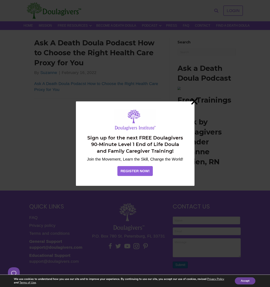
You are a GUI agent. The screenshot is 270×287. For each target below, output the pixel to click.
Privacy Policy (215, 279)
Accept (245, 281)
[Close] (194, 101)
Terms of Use (27, 282)
